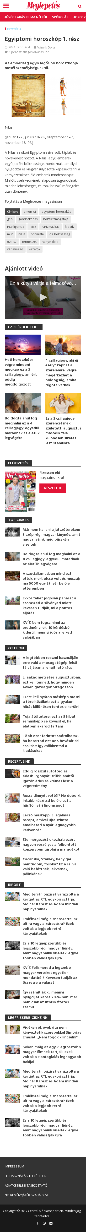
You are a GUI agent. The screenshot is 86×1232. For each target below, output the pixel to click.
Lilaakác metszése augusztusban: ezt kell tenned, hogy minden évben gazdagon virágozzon (52, 682)
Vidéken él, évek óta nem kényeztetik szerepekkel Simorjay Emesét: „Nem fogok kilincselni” (52, 1032)
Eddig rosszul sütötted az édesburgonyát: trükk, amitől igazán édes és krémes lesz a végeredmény (48, 779)
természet (29, 242)
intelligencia (15, 227)
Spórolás (60, 17)
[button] (43, 297)
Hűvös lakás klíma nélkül (26, 17)
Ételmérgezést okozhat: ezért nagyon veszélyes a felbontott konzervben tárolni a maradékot (51, 844)
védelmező (15, 249)
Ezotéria (14, 29)
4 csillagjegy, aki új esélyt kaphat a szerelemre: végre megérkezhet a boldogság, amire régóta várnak (61, 373)
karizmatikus (50, 227)
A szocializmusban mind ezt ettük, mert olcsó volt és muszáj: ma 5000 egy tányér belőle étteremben (51, 581)
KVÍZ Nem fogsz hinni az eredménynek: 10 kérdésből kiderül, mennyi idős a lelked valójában (47, 630)
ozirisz (11, 242)
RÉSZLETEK (52, 488)
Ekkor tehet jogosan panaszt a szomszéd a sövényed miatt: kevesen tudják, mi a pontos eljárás (49, 606)
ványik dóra (51, 242)
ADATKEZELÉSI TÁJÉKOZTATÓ (26, 1185)
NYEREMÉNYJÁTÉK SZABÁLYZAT (27, 1195)
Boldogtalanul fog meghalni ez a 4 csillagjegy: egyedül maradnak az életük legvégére (22, 428)
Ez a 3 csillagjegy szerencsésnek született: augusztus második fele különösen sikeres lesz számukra (63, 431)
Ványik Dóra (46, 47)
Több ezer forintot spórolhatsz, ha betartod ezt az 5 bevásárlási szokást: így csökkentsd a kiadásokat (51, 743)
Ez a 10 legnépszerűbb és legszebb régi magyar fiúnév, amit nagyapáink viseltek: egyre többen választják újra (50, 951)
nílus (21, 234)
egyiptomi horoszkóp (56, 212)
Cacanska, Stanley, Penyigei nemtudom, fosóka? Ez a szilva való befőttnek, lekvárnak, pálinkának (49, 867)
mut (10, 234)
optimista (37, 234)
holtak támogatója (55, 219)
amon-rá (30, 212)
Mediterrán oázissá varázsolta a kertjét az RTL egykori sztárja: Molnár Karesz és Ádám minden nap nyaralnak (51, 902)
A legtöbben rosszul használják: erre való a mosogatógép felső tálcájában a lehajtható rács (50, 663)
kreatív (69, 227)
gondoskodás (28, 219)
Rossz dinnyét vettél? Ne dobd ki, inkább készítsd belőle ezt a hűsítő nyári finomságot (52, 800)
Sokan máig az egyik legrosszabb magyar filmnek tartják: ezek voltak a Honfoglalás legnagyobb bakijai (52, 1054)
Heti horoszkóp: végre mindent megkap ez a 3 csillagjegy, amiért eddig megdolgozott (21, 372)
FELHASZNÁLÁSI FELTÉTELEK (25, 1176)
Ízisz (33, 227)
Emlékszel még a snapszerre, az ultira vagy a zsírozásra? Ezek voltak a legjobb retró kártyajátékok (50, 926)
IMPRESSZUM (14, 1166)
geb (10, 219)
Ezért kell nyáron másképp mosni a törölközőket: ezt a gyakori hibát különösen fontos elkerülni (51, 702)
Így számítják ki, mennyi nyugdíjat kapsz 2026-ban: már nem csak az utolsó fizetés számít (50, 1000)
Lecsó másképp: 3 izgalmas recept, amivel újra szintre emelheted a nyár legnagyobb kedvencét (49, 823)
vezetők (34, 249)
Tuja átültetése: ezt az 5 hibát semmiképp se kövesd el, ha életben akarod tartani (49, 721)
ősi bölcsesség (59, 234)
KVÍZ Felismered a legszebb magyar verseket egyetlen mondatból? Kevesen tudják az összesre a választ (50, 975)
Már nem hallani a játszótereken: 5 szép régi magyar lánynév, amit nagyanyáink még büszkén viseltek (51, 537)
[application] (43, 297)
